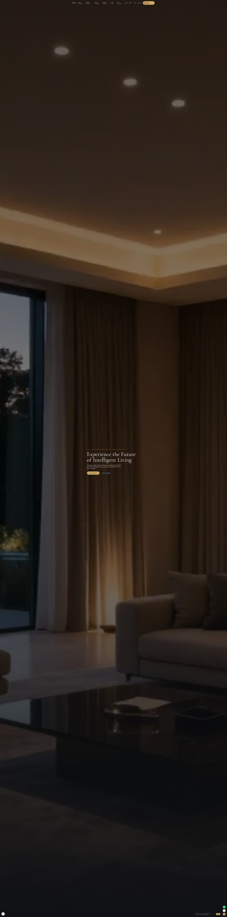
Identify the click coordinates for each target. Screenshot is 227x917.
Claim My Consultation (113, 464)
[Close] (125, 451)
